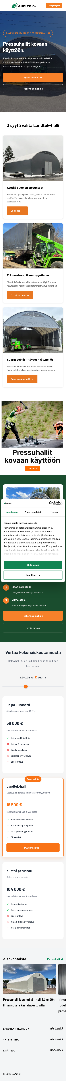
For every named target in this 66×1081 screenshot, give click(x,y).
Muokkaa (31, 575)
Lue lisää (17, 210)
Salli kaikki (33, 565)
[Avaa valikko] (4, 6)
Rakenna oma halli (33, 88)
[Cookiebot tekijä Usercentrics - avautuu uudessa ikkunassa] (49, 503)
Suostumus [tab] (12, 511)
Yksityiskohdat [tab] (33, 511)
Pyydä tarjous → (33, 847)
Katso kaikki (55, 959)
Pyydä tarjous (31, 77)
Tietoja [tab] (54, 511)
